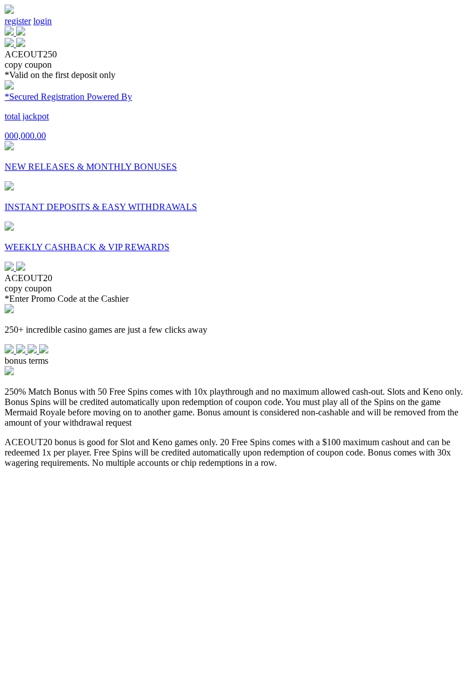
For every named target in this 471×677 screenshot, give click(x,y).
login (42, 21)
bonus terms (26, 360)
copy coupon (28, 64)
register (18, 21)
